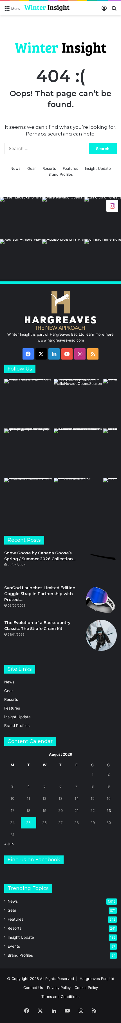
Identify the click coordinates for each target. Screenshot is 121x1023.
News (15, 168)
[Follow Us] (112, 206)
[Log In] (104, 10)
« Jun (9, 844)
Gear (31, 168)
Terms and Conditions (60, 996)
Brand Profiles (60, 174)
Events (14, 946)
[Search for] (114, 10)
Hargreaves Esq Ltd (97, 978)
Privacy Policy (59, 987)
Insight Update (98, 168)
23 (108, 810)
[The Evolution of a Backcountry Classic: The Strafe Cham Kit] (101, 635)
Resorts (49, 168)
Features (70, 168)
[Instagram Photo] (21, 218)
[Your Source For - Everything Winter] (47, 8)
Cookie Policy (86, 987)
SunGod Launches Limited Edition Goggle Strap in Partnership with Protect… (39, 593)
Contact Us (33, 987)
